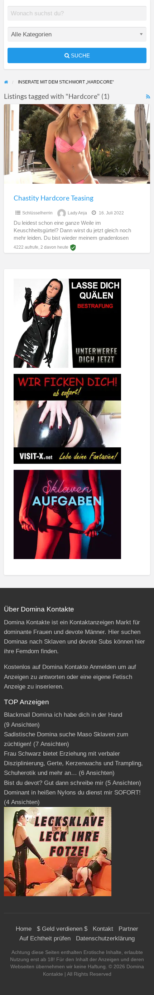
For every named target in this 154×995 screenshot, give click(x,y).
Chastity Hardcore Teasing (53, 198)
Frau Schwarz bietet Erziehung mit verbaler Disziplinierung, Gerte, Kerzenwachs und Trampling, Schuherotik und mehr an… (73, 763)
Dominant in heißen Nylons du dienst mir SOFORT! (72, 792)
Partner (128, 928)
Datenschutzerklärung (105, 938)
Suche (79, 55)
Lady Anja (77, 212)
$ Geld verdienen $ (62, 928)
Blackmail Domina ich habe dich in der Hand (63, 714)
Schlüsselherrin (37, 212)
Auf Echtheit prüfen (45, 938)
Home (24, 928)
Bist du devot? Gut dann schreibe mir (54, 783)
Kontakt (103, 928)
